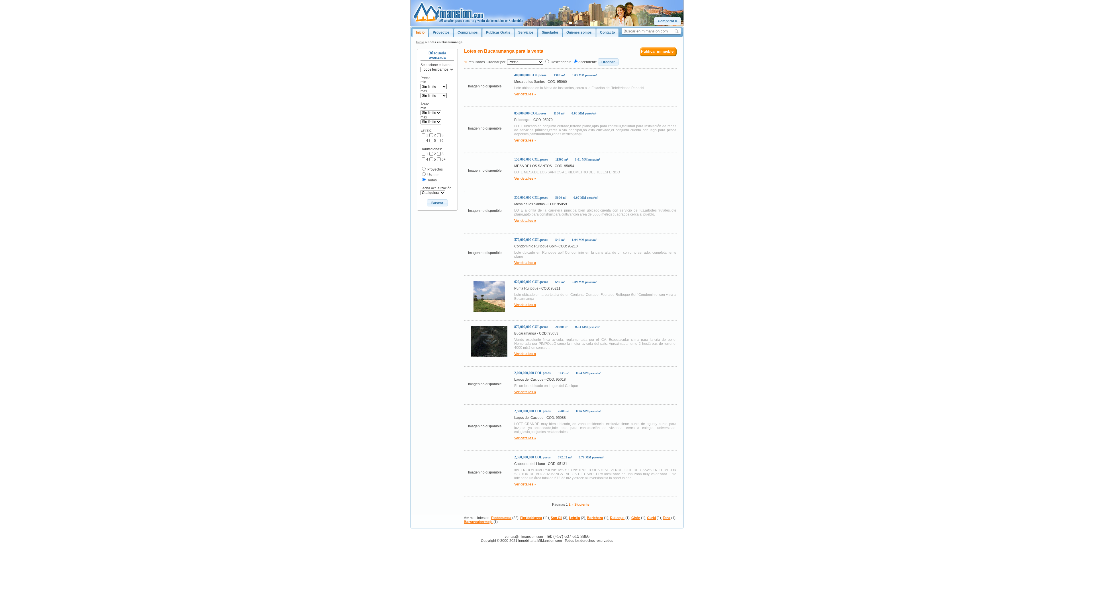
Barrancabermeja (478, 522)
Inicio (420, 32)
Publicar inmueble (657, 51)
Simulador (550, 32)
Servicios (526, 32)
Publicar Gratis (498, 32)
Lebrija (574, 518)
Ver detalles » (525, 94)
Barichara (595, 518)
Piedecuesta (501, 518)
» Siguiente (580, 505)
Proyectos (441, 32)
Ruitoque (617, 518)
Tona (666, 518)
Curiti (651, 518)
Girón (635, 518)
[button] (667, 21)
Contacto (607, 32)
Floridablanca (531, 518)
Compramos (468, 32)
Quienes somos (579, 32)
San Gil (556, 518)
